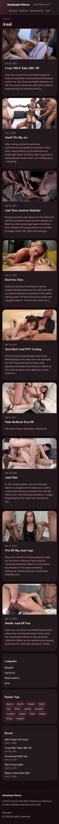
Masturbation (37, 10)
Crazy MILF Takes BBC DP (18, 747)
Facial (32, 713)
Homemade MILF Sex (16, 756)
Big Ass (10, 704)
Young (9, 718)
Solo (8, 709)
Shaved (42, 713)
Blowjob (13, 10)
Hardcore (23, 10)
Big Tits (20, 704)
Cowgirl (31, 704)
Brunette (39, 709)
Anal (48, 10)
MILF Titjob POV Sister (17, 739)
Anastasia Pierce (18, 4)
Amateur (20, 718)
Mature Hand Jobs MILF (17, 773)
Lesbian (22, 713)
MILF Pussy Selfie (14, 764)
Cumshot (10, 713)
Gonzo (42, 704)
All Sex (17, 709)
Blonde (28, 709)
